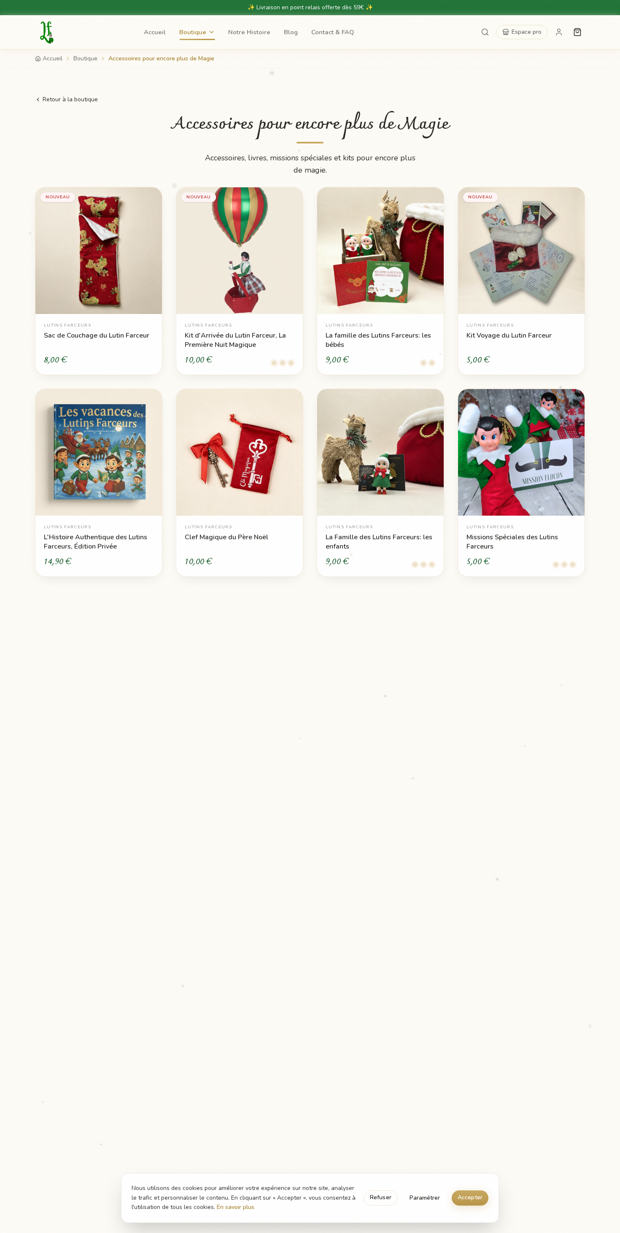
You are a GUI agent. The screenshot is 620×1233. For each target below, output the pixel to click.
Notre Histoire (249, 32)
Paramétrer (425, 1198)
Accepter (470, 1197)
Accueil (155, 32)
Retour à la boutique (70, 99)
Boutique (192, 32)
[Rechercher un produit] (485, 32)
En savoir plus (235, 1207)
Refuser (380, 1197)
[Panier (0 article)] (577, 32)
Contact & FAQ (332, 32)
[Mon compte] (558, 32)
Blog (291, 32)
